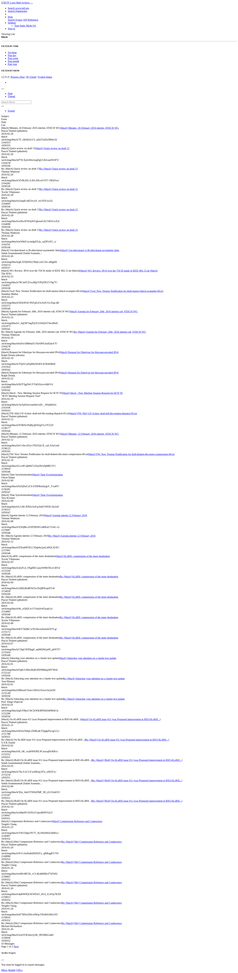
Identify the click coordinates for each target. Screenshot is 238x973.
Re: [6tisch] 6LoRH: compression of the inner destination (89, 576)
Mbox (4, 970)
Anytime (12, 52)
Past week (13, 58)
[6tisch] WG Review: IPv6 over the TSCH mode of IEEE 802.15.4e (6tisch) (118, 270)
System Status (45, 77)
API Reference (30, 19)
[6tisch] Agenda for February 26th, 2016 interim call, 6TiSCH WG (103, 311)
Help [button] (10, 17)
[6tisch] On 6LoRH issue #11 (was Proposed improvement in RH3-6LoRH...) (121, 719)
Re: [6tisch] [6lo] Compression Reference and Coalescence (92, 841)
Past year (12, 64)
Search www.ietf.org (18, 8)
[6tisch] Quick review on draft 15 (52, 148)
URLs (19, 970)
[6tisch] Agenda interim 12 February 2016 (65, 515)
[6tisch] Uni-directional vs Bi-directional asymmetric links (89, 250)
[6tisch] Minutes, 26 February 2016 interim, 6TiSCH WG (89, 128)
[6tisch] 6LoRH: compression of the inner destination (83, 556)
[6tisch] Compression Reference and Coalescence (77, 821)
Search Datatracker (17, 11)
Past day (12, 55)
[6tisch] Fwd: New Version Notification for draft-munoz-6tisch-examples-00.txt (122, 291)
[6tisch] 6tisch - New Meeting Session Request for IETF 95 (92, 393)
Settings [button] (12, 22)
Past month (13, 61)
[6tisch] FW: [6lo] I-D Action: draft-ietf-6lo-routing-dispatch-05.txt (103, 413)
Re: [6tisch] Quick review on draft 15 (59, 168)
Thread (11, 96)
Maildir (12, 970)
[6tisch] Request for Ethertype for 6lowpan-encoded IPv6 (89, 352)
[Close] (2, 960)
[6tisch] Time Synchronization (47, 474)
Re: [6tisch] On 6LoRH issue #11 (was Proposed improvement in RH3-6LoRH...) (127, 739)
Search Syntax (15, 19)
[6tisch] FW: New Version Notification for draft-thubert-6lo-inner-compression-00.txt (131, 454)
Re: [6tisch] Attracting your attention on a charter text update (94, 678)
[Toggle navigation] (31, 3)
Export (11, 110)
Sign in (11, 28)
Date (10, 93)
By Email (31, 77)
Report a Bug (18, 77)
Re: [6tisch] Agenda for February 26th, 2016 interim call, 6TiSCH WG (110, 331)
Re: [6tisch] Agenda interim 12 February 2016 (72, 535)
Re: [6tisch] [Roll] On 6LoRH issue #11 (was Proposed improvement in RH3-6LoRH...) (137, 760)
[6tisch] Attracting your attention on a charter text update (87, 658)
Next (16, 946)
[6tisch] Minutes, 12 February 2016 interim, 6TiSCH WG (89, 433)
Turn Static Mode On (25, 25)
